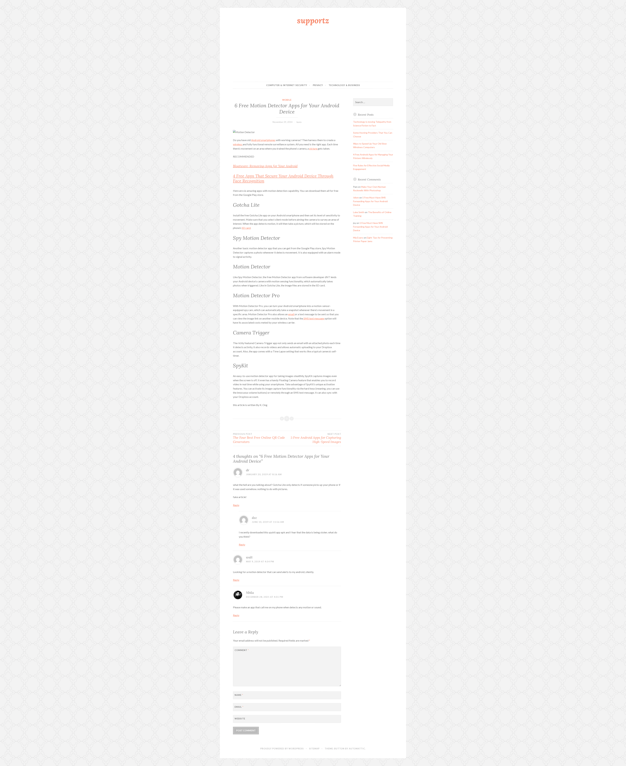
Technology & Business (344, 85)
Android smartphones (263, 140)
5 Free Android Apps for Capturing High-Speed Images (316, 438)
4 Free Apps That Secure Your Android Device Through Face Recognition (283, 178)
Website (240, 718)
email (291, 314)
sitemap (314, 748)
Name (239, 695)
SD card (246, 227)
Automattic (357, 748)
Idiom (356, 197)
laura (299, 122)
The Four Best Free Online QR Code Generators (259, 438)
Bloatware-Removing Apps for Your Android (265, 166)
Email (239, 707)
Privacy (318, 85)
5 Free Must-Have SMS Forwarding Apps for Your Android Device (370, 201)
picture (313, 148)
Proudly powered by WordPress (282, 748)
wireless (238, 144)
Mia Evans (358, 237)
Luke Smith (358, 212)
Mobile (286, 100)
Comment (242, 650)
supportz (313, 20)
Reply (236, 505)
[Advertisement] (313, 54)
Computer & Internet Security (286, 85)
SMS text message (314, 318)
